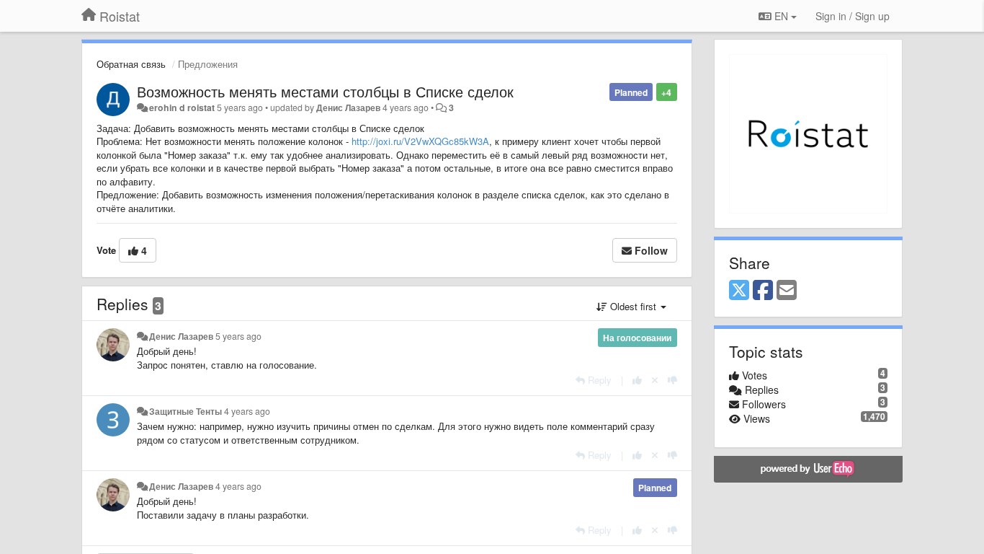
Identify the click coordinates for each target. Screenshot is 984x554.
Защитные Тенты (185, 411)
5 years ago (238, 336)
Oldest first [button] (633, 306)
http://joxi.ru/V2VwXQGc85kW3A (420, 141)
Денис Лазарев (348, 107)
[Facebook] (763, 290)
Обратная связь (131, 64)
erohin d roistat (182, 107)
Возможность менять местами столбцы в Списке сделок (325, 91)
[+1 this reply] (637, 380)
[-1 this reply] (672, 380)
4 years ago (247, 411)
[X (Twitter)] (739, 290)
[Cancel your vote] (654, 380)
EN (781, 16)
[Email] (787, 290)
